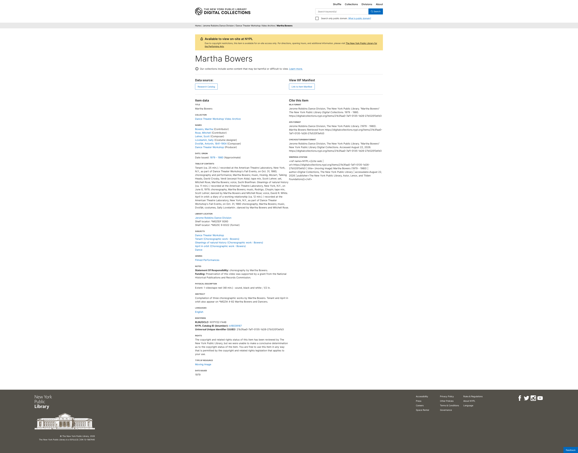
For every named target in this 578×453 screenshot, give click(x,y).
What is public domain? (359, 18)
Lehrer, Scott (202, 136)
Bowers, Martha (204, 129)
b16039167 (235, 325)
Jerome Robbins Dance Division (213, 217)
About (379, 4)
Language (468, 405)
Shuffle (337, 4)
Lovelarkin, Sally (204, 139)
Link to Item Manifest (302, 86)
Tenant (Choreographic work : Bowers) (217, 238)
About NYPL (469, 401)
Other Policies (447, 401)
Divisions (367, 4)
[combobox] (341, 11)
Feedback (571, 450)
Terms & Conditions (449, 405)
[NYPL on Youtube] (540, 398)
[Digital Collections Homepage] (222, 11)
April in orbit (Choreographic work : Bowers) (220, 246)
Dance (198, 249)
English (199, 311)
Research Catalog (206, 86)
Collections (351, 4)
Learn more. (296, 68)
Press (418, 401)
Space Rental (422, 410)
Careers (420, 405)
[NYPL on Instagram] (533, 398)
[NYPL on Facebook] (520, 398)
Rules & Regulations (473, 396)
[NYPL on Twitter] (526, 398)
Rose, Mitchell (203, 132)
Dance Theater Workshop (209, 147)
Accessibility (422, 396)
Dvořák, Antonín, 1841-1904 (211, 143)
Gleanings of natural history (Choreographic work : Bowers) (229, 242)
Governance (446, 410)
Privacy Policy (447, 396)
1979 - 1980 (216, 157)
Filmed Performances (207, 259)
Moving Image (203, 364)
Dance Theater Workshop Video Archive (218, 118)
